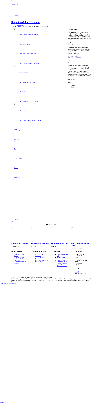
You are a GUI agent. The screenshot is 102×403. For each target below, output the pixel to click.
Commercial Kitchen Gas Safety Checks (41, 261)
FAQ (58, 256)
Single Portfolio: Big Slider (59, 243)
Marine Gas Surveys (62, 266)
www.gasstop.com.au (80, 274)
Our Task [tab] (70, 60)
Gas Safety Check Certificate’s (18, 259)
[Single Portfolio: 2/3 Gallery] (41, 228)
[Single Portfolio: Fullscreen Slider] (81, 228)
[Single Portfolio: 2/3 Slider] (21, 228)
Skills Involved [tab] (71, 79)
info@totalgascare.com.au (81, 258)
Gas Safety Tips (61, 260)
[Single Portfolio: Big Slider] (61, 228)
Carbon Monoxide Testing (63, 254)
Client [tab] (69, 42)
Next (16, 220)
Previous (13, 220)
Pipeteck (77, 272)
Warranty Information (62, 257)
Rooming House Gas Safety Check (62, 263)
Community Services (62, 261)
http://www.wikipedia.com (74, 57)
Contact (58, 258)
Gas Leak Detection (19, 257)
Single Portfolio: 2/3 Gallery (40, 243)
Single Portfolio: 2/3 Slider (25, 22)
